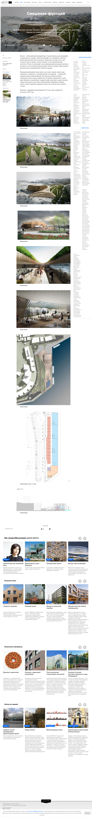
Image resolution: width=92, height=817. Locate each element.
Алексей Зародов (77, 284)
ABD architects (85, 110)
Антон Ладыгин (77, 264)
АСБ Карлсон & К (85, 112)
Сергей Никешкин (77, 157)
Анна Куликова (77, 289)
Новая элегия (30, 730)
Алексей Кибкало (85, 216)
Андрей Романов (85, 145)
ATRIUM (83, 61)
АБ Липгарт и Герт (86, 65)
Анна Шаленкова (85, 239)
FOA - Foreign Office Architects (7, 64)
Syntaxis (83, 121)
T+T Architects (76, 73)
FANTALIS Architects (77, 113)
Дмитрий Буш (76, 187)
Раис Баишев (76, 144)
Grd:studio (76, 101)
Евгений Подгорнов (86, 141)
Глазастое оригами (10, 606)
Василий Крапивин (86, 131)
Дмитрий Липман (77, 282)
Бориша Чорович (85, 233)
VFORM (75, 114)
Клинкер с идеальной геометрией (32, 673)
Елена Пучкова (85, 171)
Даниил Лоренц (85, 142)
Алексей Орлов (85, 153)
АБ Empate (76, 81)
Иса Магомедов (77, 262)
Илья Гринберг (77, 313)
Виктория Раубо (77, 305)
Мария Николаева (86, 230)
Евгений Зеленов (85, 182)
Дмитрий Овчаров (85, 220)
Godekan (75, 95)
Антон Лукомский (85, 225)
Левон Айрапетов (85, 229)
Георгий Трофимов (86, 146)
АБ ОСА (75, 84)
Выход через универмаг (77, 563)
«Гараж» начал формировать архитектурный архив (11, 732)
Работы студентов (73, 725)
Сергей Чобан (85, 180)
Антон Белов (84, 196)
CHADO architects (85, 105)
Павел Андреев (85, 136)
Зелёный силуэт (30, 606)
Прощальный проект (54, 563)
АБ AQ (83, 108)
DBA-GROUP (76, 66)
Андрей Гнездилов (86, 144)
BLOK (75, 116)
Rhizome (84, 106)
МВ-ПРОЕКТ (76, 89)
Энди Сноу (84, 170)
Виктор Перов (85, 195)
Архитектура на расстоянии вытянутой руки (78, 731)
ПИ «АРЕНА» (76, 80)
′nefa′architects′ (76, 108)
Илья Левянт (76, 259)
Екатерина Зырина (77, 277)
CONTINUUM (76, 117)
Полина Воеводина (86, 174)
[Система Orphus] (6, 806)
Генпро (75, 70)
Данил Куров (76, 304)
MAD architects (85, 101)
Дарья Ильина (85, 192)
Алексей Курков (85, 218)
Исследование (50, 725)
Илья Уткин (76, 279)
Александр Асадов (86, 160)
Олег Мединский (85, 151)
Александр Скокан (86, 155)
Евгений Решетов (85, 227)
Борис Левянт (85, 223)
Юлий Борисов (85, 178)
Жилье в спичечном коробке (54, 607)
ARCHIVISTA (76, 119)
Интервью (6, 559)
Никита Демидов (77, 260)
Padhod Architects (85, 109)
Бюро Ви (84, 95)
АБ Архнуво (84, 97)
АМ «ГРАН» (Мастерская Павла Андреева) (77, 87)
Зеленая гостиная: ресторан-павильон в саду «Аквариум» (77, 674)
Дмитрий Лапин (85, 204)
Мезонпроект (85, 74)
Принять (87, 813)
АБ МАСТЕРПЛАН (86, 94)
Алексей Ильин (77, 301)
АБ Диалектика (77, 110)
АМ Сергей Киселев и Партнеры (76, 64)
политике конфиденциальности (35, 811)
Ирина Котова (76, 267)
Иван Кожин (76, 180)
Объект (29, 45)
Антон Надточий (77, 131)
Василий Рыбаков (85, 199)
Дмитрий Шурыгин (77, 309)
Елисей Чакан (85, 244)
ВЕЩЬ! (83, 116)
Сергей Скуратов (77, 176)
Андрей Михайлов (86, 163)
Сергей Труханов (85, 179)
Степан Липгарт (77, 168)
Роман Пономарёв (77, 288)
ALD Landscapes (77, 97)
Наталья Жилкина (77, 316)
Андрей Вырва (76, 281)
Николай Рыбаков (77, 297)
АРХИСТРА (76, 121)
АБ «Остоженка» (77, 83)
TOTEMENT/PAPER (86, 117)
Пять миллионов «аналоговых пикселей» (55, 673)
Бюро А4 (84, 98)
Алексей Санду (85, 237)
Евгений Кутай (85, 246)
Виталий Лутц (85, 161)
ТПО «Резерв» (85, 72)
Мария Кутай (76, 266)
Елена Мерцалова (77, 315)
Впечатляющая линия (54, 730)
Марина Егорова (85, 167)
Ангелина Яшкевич (86, 222)
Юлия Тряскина (77, 182)
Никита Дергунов (85, 193)
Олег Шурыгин (76, 296)
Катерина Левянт (85, 231)
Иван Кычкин (84, 214)
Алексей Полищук (77, 303)
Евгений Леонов (77, 278)
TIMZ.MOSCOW (85, 99)
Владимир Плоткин (77, 161)
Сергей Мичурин (77, 312)
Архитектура (65, 45)
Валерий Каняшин (77, 178)
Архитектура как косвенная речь (13, 564)
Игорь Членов (76, 183)
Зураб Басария (85, 172)
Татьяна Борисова (86, 245)
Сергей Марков (85, 203)
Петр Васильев (85, 197)
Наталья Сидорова (86, 152)
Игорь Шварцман (85, 156)
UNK (83, 76)
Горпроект (76, 120)
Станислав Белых (77, 133)
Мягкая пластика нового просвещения (77, 607)
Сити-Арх (75, 109)
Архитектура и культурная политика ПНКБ (77, 76)
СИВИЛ (83, 123)
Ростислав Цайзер (86, 183)
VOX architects (85, 80)
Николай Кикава (77, 191)
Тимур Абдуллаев (77, 263)
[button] (79, 538)
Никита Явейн (85, 185)
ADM (83, 73)
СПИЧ (75, 79)
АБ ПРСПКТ (76, 112)
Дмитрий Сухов (77, 142)
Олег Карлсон (85, 219)
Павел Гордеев (77, 311)
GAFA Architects (77, 72)
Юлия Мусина (85, 238)
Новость (6, 725)
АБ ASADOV (84, 89)
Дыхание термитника (11, 672)
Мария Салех (85, 215)
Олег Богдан (84, 168)
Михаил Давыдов (77, 137)
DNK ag (75, 94)
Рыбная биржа (6, 80)
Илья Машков (76, 141)
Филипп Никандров (86, 226)
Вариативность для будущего (32, 564)
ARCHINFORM (76, 123)
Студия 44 (76, 61)
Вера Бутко (76, 179)
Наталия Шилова (85, 137)
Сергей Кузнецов (77, 175)
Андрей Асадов (77, 156)
